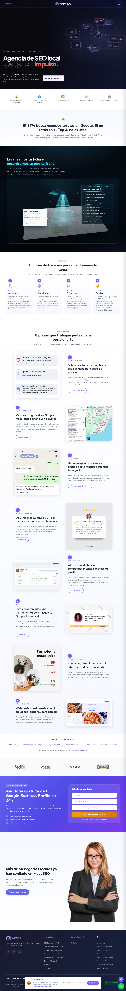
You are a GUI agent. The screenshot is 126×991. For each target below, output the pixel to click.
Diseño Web (91, 745)
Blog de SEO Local (50, 961)
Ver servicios (23, 634)
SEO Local (13, 745)
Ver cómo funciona (77, 390)
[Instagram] (14, 952)
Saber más (22, 540)
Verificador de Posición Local (53, 957)
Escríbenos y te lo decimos (76, 750)
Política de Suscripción (104, 961)
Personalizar (67, 983)
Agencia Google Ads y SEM (53, 950)
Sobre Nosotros (102, 968)
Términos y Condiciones (105, 965)
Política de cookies (38, 986)
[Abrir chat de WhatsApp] (121, 986)
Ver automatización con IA (80, 486)
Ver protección (76, 590)
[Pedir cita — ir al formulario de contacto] (121, 979)
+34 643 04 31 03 (13, 987)
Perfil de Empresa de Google (32, 745)
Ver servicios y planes (17, 892)
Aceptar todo (93, 983)
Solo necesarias (79, 983)
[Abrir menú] (119, 4)
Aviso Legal (101, 943)
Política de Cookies (103, 950)
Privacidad (48, 986)
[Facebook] (8, 952)
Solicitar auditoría (53, 78)
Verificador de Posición (109, 745)
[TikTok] (20, 952)
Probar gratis (23, 437)
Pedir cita (8, 4)
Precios (46, 965)
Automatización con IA (73, 745)
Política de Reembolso (105, 957)
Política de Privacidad (104, 947)
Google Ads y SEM (53, 745)
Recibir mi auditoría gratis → (94, 814)
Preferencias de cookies (105, 954)
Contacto (74, 943)
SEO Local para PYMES (52, 943)
